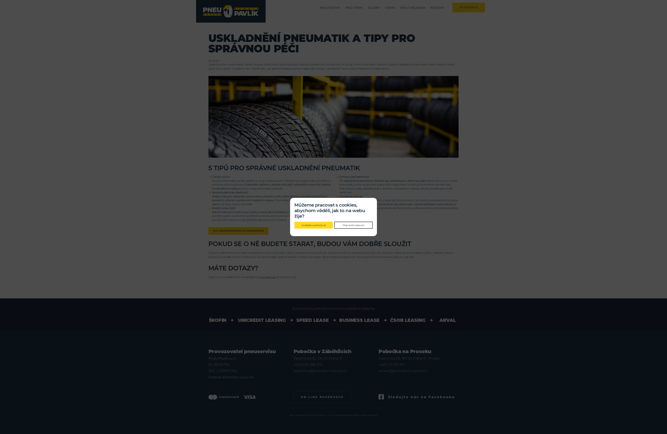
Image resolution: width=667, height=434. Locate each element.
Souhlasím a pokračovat (313, 225)
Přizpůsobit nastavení (353, 225)
